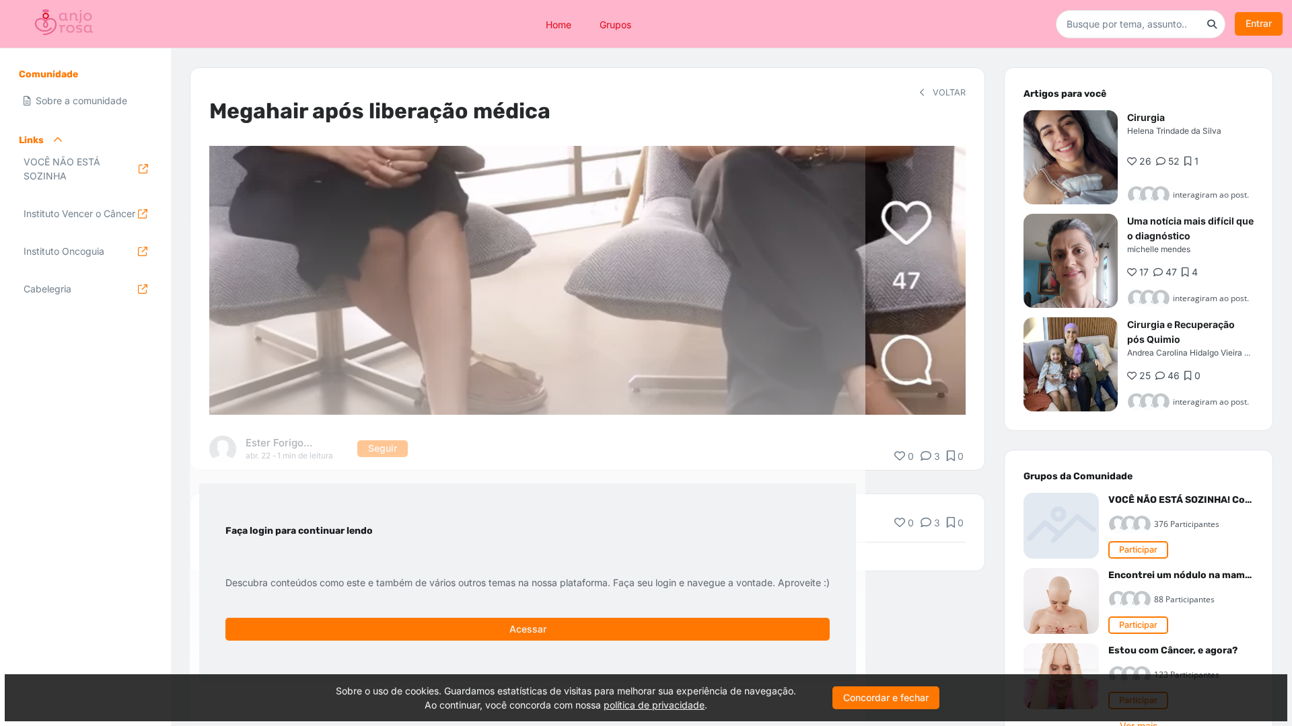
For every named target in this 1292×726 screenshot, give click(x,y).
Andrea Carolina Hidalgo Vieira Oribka (1198, 353)
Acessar (527, 629)
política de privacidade (654, 705)
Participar (1138, 549)
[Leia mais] (1071, 157)
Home (558, 24)
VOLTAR (948, 92)
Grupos (615, 24)
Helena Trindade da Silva (1174, 131)
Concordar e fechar (886, 697)
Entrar (1259, 23)
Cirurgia (1146, 117)
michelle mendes (1158, 249)
